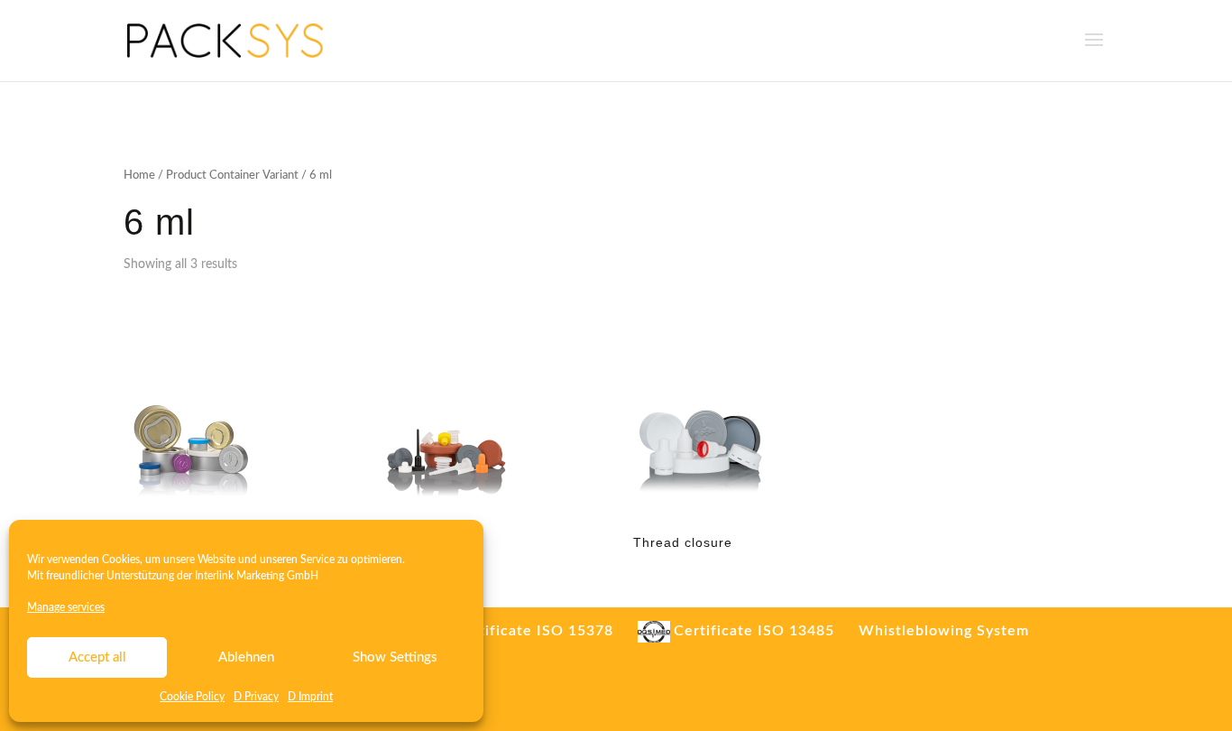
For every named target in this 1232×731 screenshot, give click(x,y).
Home (139, 175)
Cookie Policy (192, 696)
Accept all (97, 657)
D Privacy (256, 696)
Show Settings (395, 657)
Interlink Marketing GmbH (256, 575)
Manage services (66, 607)
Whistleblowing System (944, 631)
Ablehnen (246, 657)
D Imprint (310, 696)
